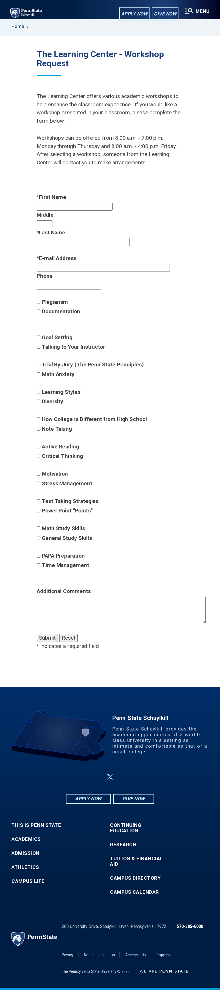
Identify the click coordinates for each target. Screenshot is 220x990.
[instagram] (139, 777)
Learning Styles (61, 392)
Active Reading (60, 446)
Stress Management (67, 483)
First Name (52, 197)
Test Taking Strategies (70, 501)
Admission (25, 853)
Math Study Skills (63, 528)
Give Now (165, 14)
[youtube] (124, 777)
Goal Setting (57, 337)
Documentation (61, 311)
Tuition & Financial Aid (136, 861)
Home (17, 26)
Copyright (164, 955)
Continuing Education (125, 828)
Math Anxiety (58, 374)
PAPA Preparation (63, 555)
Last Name (52, 232)
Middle (45, 214)
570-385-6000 (190, 926)
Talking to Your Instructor (73, 347)
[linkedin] (96, 777)
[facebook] (81, 777)
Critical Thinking (62, 456)
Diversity (52, 401)
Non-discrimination (99, 955)
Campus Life (28, 881)
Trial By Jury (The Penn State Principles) (93, 364)
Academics (26, 839)
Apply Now (134, 14)
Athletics (25, 867)
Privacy (68, 955)
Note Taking (57, 429)
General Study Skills (67, 538)
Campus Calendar (134, 892)
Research (123, 844)
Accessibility (135, 955)
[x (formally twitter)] (110, 777)
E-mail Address (57, 258)
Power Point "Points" (67, 510)
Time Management (65, 565)
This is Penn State (36, 825)
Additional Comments (64, 591)
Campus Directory (135, 878)
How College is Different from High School (94, 419)
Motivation (55, 473)
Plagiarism (55, 302)
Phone (45, 276)
